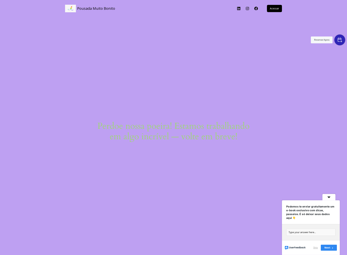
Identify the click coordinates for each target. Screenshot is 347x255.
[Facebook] (256, 8)
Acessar (274, 8)
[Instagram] (247, 8)
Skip (315, 247)
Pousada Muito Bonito (96, 8)
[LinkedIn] (239, 8)
